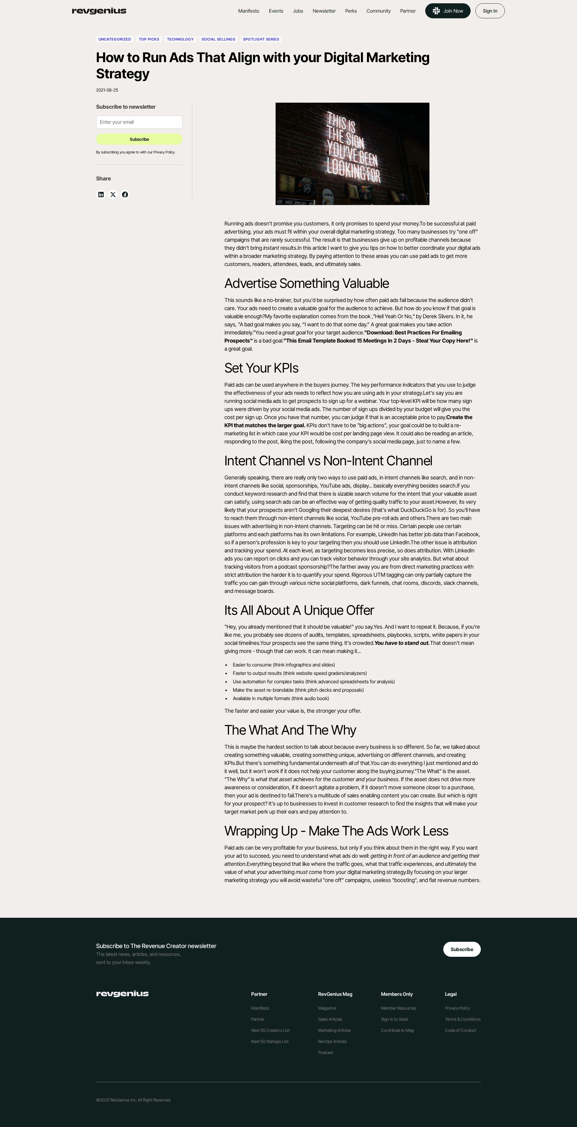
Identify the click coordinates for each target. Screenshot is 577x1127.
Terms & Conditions (463, 1019)
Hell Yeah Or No (393, 316)
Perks (351, 11)
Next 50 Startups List (269, 1041)
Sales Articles (330, 1019)
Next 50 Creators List (270, 1030)
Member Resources (398, 1008)
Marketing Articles (334, 1030)
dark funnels (374, 583)
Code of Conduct (460, 1030)
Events (276, 11)
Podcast (325, 1052)
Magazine (327, 1008)
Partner (408, 11)
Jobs (298, 11)
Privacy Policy (457, 1008)
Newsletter (324, 11)
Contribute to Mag (397, 1030)
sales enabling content (373, 795)
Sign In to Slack (394, 1019)
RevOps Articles (332, 1041)
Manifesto (248, 11)
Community (379, 11)
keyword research (266, 494)
